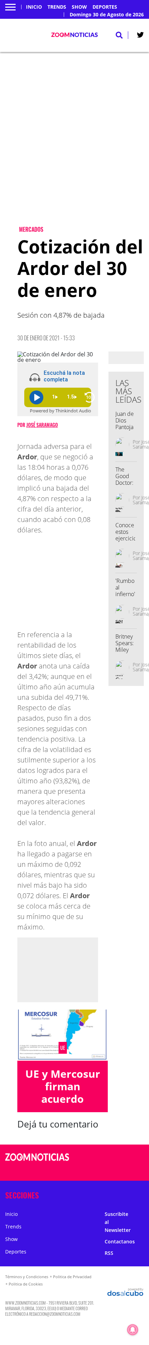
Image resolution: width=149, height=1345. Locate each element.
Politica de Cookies (26, 1284)
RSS (109, 1253)
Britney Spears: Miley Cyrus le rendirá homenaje (127, 653)
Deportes (105, 7)
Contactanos (120, 1241)
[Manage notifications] (132, 1329)
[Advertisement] (74, 145)
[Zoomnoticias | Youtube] (129, 1170)
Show (79, 7)
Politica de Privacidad (72, 1276)
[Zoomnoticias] (37, 1162)
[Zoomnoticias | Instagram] (116, 1170)
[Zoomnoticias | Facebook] (116, 1157)
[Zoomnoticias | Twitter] (140, 36)
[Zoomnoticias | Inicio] (141, 1193)
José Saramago (42, 424)
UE (62, 1047)
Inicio (34, 7)
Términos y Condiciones (26, 1276)
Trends (56, 7)
